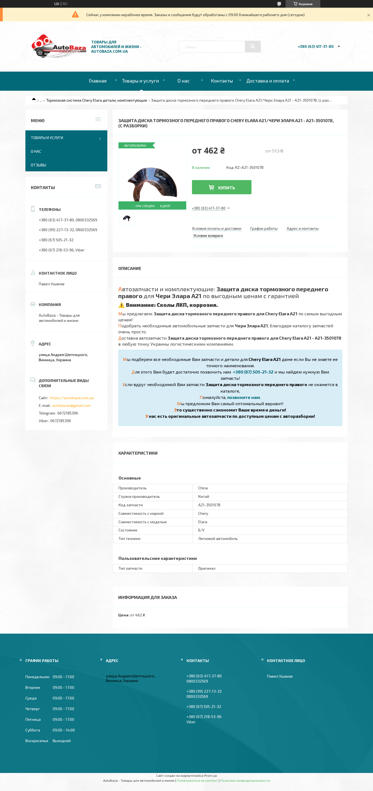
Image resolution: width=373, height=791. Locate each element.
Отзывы (38, 165)
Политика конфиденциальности (245, 780)
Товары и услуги (140, 81)
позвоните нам (243, 397)
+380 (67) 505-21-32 (252, 371)
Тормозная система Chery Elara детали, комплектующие (96, 100)
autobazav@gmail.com (71, 405)
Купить (226, 187)
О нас (183, 81)
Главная (97, 81)
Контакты (222, 81)
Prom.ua (210, 775)
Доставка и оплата (267, 81)
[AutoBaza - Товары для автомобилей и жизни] (59, 56)
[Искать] (253, 46)
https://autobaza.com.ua (72, 397)
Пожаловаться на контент (197, 780)
